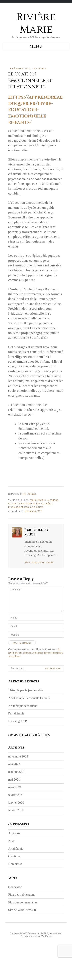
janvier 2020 (16, 802)
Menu (36, 46)
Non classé (15, 864)
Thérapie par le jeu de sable (25, 690)
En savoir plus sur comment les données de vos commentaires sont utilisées (35, 653)
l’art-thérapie (16, 713)
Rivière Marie (36, 23)
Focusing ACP (17, 721)
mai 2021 (14, 779)
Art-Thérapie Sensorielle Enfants (29, 698)
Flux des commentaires (22, 902)
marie (42, 69)
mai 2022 (14, 764)
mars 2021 (14, 787)
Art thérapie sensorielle (22, 706)
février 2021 (16, 795)
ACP (11, 841)
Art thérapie (30, 493)
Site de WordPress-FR (22, 910)
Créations (14, 856)
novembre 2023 (18, 756)
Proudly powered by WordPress (36, 936)
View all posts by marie (38, 562)
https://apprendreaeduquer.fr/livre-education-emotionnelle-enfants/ (35, 110)
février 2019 (16, 810)
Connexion (15, 887)
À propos (14, 833)
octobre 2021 (16, 771)
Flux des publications (21, 894)
